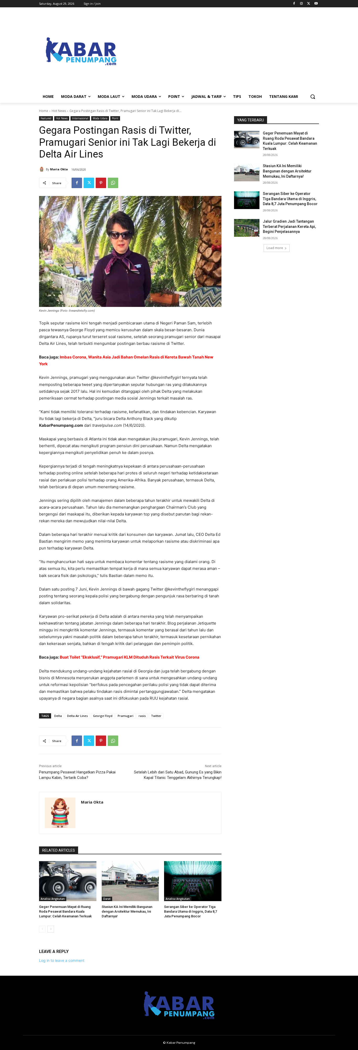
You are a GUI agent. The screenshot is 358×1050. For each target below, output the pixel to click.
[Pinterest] (101, 183)
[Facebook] (294, 4)
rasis (142, 716)
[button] (312, 96)
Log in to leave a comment (61, 960)
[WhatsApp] (113, 183)
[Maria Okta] (42, 169)
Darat (107, 899)
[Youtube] (316, 4)
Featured (46, 118)
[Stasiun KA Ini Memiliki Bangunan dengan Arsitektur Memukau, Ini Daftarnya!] (130, 881)
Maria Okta (59, 169)
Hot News (59, 111)
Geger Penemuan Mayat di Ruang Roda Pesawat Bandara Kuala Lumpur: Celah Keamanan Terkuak (65, 911)
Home (43, 111)
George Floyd (102, 716)
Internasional (80, 118)
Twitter (156, 716)
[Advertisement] (221, 51)
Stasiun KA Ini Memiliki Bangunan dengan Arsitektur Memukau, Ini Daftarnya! (127, 911)
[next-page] (50, 929)
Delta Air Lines (77, 716)
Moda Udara (100, 118)
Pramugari (125, 716)
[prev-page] (42, 929)
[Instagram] (302, 4)
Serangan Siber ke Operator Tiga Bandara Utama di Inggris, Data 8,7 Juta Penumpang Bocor (190, 911)
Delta (58, 716)
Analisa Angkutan (53, 899)
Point (115, 118)
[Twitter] (309, 4)
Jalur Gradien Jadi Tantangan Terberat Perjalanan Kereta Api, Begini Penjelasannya (289, 226)
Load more (275, 248)
